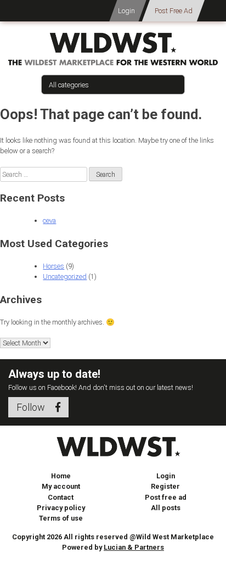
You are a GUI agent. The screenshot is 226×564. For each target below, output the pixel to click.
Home (61, 476)
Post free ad (166, 497)
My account (61, 486)
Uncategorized (65, 276)
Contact (61, 497)
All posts (165, 508)
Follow (31, 407)
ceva (49, 220)
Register (165, 486)
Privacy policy (61, 508)
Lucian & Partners (134, 547)
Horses (53, 266)
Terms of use (61, 518)
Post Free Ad (174, 11)
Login (126, 11)
